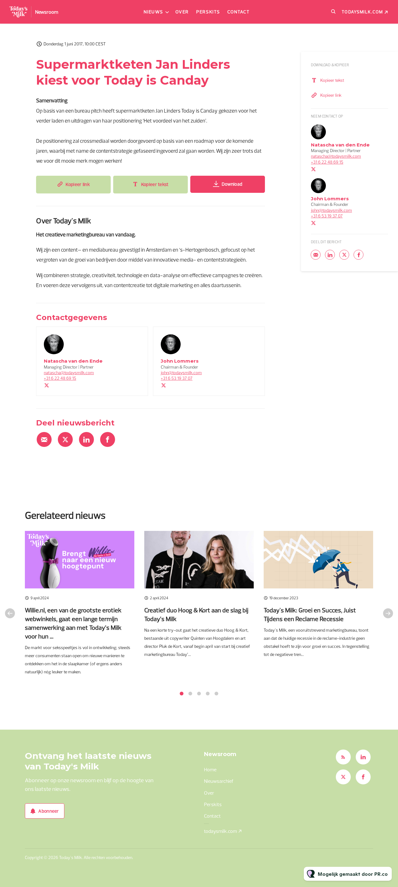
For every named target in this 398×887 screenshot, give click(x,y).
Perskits (208, 12)
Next (388, 613)
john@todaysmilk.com (181, 372)
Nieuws (153, 12)
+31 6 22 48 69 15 (60, 378)
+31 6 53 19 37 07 (176, 378)
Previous (10, 613)
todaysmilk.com (362, 12)
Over (182, 12)
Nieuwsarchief (219, 781)
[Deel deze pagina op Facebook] (107, 439)
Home (210, 769)
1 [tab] (181, 693)
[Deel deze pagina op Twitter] (65, 439)
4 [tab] (208, 693)
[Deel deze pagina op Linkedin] (86, 439)
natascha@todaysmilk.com (69, 372)
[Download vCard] (137, 337)
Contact (238, 12)
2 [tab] (190, 693)
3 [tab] (199, 693)
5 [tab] (216, 693)
